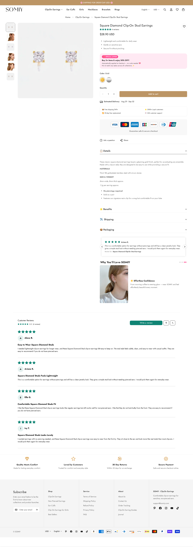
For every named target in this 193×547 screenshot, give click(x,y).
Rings (117, 9)
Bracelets (106, 9)
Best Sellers (52, 514)
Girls (81, 9)
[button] (106, 29)
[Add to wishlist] (184, 26)
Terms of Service (89, 496)
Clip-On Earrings (52, 9)
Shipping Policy (89, 501)
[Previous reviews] (102, 246)
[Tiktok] (177, 508)
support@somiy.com (161, 503)
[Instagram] (166, 508)
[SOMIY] (14, 9)
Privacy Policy (88, 510)
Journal (121, 514)
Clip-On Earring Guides (127, 510)
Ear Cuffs (71, 9)
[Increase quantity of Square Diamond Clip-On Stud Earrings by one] (114, 94)
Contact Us (122, 501)
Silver (109, 79)
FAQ (85, 514)
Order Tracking (124, 505)
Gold (102, 79)
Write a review (146, 322)
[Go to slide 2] (183, 262)
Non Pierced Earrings (56, 501)
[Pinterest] (154, 508)
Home (67, 17)
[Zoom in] (88, 28)
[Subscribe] (37, 509)
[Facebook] (160, 508)
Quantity (103, 88)
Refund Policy (88, 505)
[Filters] (166, 323)
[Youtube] (172, 508)
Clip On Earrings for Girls (58, 510)
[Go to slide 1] (180, 262)
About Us (121, 496)
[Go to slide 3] (186, 262)
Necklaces (93, 9)
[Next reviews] (185, 246)
